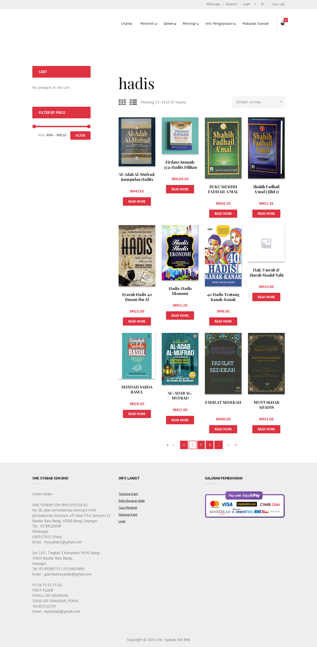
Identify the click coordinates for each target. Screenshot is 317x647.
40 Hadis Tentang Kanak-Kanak (223, 297)
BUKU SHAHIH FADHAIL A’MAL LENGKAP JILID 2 (223, 191)
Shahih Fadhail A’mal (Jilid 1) (266, 189)
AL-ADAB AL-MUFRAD (180, 395)
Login (246, 4)
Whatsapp (213, 4)
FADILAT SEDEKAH (223, 402)
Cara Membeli (128, 508)
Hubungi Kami (128, 514)
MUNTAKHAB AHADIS (266, 405)
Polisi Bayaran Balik (132, 501)
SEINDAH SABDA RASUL (136, 389)
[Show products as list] (133, 102)
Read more (137, 201)
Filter (80, 135)
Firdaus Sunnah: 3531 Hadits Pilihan (180, 165)
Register (231, 4)
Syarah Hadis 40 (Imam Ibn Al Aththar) (137, 299)
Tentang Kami (128, 494)
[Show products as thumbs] (122, 102)
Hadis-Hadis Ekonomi (180, 291)
